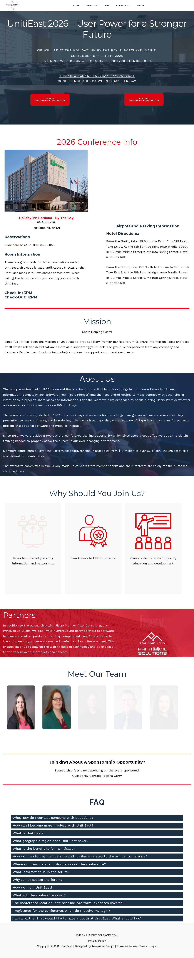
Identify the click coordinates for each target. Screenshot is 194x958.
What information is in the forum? (41, 872)
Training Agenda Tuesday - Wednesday (97, 75)
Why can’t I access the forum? (37, 880)
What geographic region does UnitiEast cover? (50, 841)
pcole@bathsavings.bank (92, 720)
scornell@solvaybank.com (128, 722)
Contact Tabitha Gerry (105, 776)
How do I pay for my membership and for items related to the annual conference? (80, 856)
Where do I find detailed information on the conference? (59, 864)
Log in (153, 946)
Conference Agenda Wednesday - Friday (97, 81)
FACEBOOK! (110, 935)
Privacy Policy (97, 940)
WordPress (140, 946)
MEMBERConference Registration (50, 99)
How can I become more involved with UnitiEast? (53, 825)
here (16, 245)
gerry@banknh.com (21, 720)
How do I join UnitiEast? (32, 887)
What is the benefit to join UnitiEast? (44, 848)
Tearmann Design (103, 946)
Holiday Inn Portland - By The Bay (46, 218)
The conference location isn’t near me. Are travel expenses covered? (68, 903)
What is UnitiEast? (28, 833)
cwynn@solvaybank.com (163, 717)
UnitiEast (20, 5)
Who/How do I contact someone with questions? (53, 818)
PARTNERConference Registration (144, 99)
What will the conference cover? (39, 895)
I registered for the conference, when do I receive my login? (61, 911)
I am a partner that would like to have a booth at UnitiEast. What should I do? (77, 918)
